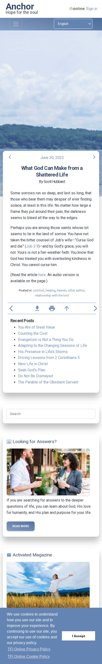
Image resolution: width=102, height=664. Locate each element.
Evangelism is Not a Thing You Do (46, 339)
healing (51, 290)
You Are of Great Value (36, 327)
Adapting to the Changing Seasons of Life (52, 345)
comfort (38, 290)
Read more (20, 526)
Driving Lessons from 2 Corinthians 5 (49, 357)
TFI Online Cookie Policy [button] (29, 656)
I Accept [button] (78, 636)
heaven (62, 290)
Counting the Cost (32, 333)
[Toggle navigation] (15, 24)
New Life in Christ (33, 364)
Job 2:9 (32, 246)
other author (76, 290)
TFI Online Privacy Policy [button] (29, 649)
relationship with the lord (52, 295)
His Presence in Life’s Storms (43, 351)
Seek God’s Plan (31, 370)
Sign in (91, 8)
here (42, 274)
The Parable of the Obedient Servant (48, 382)
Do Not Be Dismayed (35, 376)
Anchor (20, 6)
